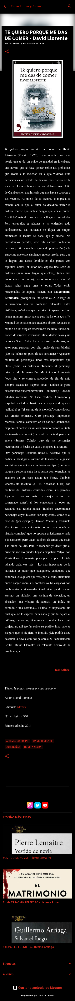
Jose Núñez (62, 669)
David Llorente (42, 740)
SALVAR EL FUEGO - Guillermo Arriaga (28, 946)
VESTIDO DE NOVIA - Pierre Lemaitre (27, 857)
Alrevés (21, 707)
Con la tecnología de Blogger (40, 988)
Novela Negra (33, 746)
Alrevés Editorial (17, 740)
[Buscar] (69, 6)
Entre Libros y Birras (26, 6)
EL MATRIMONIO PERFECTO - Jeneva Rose (31, 902)
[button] (7, 51)
